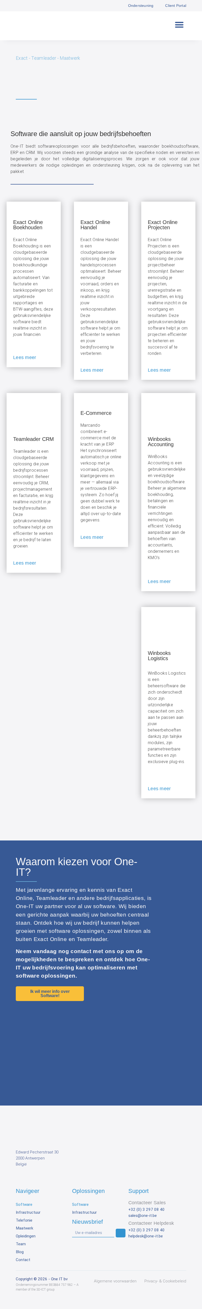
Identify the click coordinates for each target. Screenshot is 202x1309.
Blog (20, 1252)
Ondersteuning (141, 5)
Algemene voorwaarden (115, 1281)
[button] (179, 25)
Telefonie (24, 1220)
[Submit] (120, 1233)
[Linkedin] (20, 1178)
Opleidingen (26, 1236)
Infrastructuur (28, 1212)
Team (21, 1244)
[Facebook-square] (32, 1178)
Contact (23, 1259)
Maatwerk (24, 1228)
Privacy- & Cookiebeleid (165, 1281)
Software (24, 1204)
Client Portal (175, 5)
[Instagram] (43, 1178)
